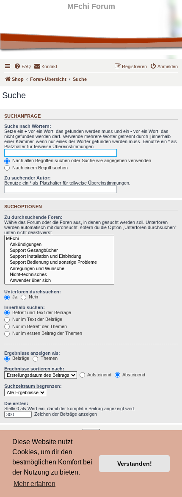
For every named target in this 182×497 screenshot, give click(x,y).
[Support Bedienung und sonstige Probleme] (59, 262)
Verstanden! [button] (134, 463)
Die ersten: (16, 403)
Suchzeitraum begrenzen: (33, 386)
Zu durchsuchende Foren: (33, 217)
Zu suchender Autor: (27, 177)
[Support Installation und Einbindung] (59, 257)
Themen (48, 358)
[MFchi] (59, 239)
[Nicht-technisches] (59, 275)
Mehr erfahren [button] (34, 483)
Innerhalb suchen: (24, 307)
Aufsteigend (98, 374)
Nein (33, 296)
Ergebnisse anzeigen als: (32, 353)
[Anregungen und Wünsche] (59, 269)
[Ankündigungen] (59, 245)
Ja (14, 296)
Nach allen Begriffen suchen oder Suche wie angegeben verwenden (81, 160)
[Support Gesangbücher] (59, 251)
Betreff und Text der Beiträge (41, 312)
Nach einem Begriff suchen (39, 167)
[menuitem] (22, 66)
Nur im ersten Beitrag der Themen (46, 333)
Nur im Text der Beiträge (36, 319)
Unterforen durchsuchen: (32, 291)
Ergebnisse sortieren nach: (34, 368)
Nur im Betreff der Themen (39, 326)
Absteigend (133, 374)
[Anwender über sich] (59, 281)
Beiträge (20, 358)
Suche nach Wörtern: (27, 126)
